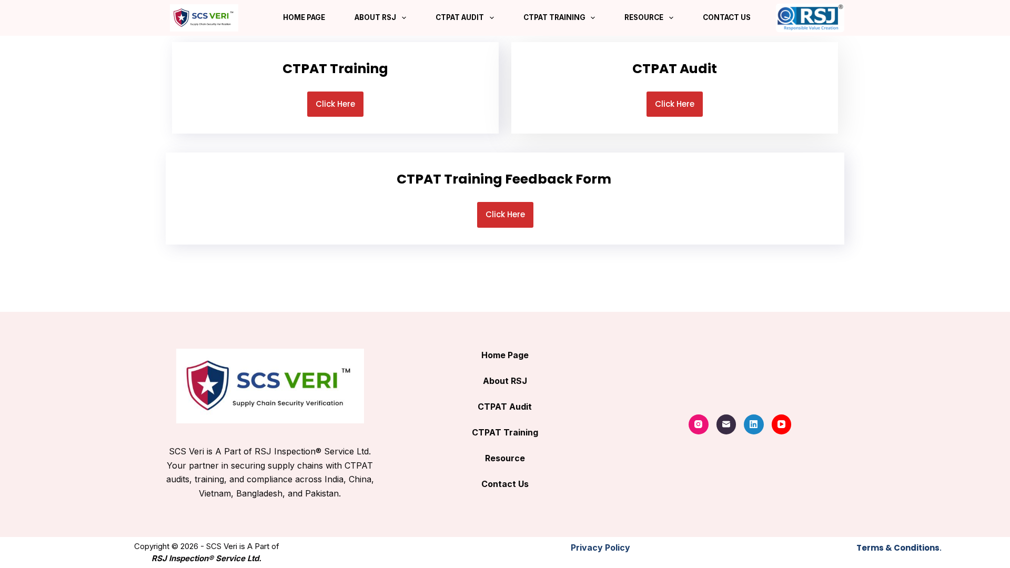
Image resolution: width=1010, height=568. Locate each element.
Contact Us (727, 17)
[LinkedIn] (754, 424)
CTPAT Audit (460, 17)
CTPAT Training (554, 17)
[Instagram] (699, 424)
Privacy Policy (600, 547)
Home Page (304, 17)
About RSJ (375, 17)
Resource (643, 17)
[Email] (726, 424)
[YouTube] (782, 424)
